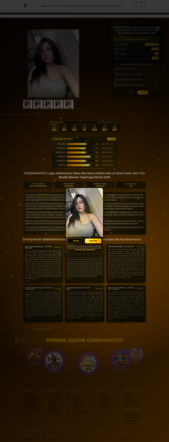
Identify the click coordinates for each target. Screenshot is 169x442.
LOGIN (76, 241)
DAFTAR (93, 241)
